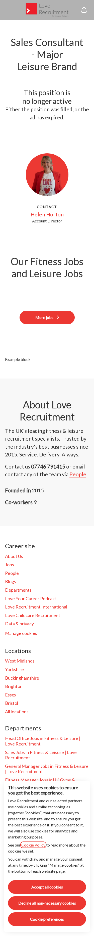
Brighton (14, 686)
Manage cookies (21, 633)
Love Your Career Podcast (30, 598)
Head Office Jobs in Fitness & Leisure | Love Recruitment (42, 740)
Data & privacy (19, 623)
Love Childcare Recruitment (32, 615)
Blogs (10, 581)
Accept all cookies (47, 886)
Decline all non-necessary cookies (47, 903)
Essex (10, 694)
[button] (84, 10)
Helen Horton (47, 214)
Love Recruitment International (36, 607)
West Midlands (20, 661)
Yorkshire (14, 669)
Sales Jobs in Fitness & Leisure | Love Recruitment (41, 755)
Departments (18, 590)
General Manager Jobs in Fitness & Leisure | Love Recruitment (46, 768)
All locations (17, 711)
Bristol (11, 703)
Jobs (9, 564)
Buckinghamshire (22, 678)
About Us (14, 556)
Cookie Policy (33, 845)
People (77, 474)
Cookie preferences (47, 919)
